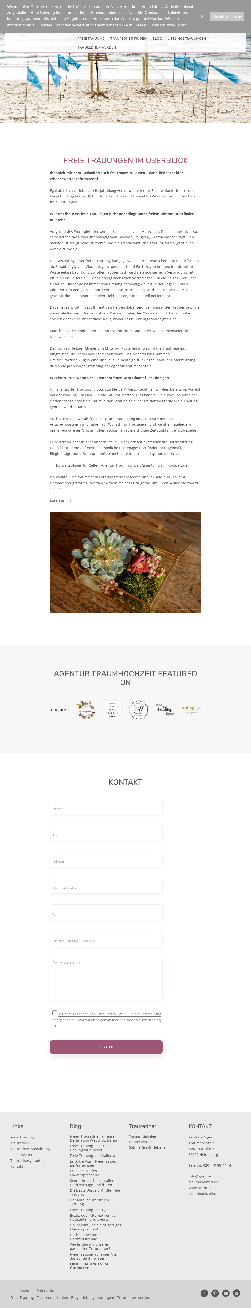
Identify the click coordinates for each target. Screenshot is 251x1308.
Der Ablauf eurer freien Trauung (89, 1202)
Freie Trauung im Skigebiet (92, 1210)
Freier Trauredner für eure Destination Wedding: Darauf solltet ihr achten (94, 1138)
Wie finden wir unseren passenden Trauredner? (90, 1247)
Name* (58, 809)
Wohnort (59, 914)
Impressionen (21, 1154)
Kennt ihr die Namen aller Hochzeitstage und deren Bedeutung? (92, 1183)
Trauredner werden (97, 47)
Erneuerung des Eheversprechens (84, 1173)
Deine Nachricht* (66, 962)
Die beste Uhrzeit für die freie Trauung (95, 1193)
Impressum (19, 1290)
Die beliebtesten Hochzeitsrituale (84, 1237)
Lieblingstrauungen (187, 38)
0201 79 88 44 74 (217, 1165)
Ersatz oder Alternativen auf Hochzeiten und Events (93, 1218)
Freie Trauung (91, 38)
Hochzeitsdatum (65, 888)
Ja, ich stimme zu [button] (228, 16)
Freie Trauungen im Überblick (89, 1266)
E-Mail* (58, 835)
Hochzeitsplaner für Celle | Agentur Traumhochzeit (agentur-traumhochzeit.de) (121, 465)
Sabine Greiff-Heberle (147, 1147)
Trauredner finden (128, 38)
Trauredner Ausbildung (30, 1148)
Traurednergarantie (27, 1160)
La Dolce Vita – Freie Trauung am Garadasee (94, 1163)
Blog (157, 38)
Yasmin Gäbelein (143, 1136)
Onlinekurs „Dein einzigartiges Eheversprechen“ (95, 1227)
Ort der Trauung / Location (73, 941)
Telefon (58, 861)
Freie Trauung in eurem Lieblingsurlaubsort (90, 1148)
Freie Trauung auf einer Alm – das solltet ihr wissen (95, 1256)
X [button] (202, 16)
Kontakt (16, 1166)
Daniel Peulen (140, 1142)
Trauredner (20, 1143)
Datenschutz (47, 1290)
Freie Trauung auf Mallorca (92, 1156)
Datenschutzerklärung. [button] (168, 25)
